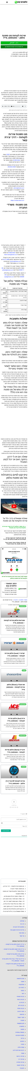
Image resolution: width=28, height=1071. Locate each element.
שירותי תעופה (20, 1065)
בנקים (22, 990)
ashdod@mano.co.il (7, 270)
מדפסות (22, 1014)
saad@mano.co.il (9, 277)
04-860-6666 (16, 160)
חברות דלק (21, 1005)
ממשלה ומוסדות (19, 1032)
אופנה (22, 981)
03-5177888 (6, 259)
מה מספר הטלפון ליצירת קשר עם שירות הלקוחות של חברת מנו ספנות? (14, 527)
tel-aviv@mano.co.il (15, 261)
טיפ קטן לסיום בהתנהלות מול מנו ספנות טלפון (13, 909)
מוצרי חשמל (21, 1017)
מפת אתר (21, 933)
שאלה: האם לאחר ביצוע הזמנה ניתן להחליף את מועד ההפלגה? (12, 899)
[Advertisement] (14, 19)
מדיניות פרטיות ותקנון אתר (17, 930)
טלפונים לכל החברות (18, 927)
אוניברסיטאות (20, 978)
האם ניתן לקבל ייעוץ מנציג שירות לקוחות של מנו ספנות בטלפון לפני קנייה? (14, 538)
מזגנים (22, 1020)
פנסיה (22, 1044)
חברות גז (21, 1002)
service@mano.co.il (18, 188)
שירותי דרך (21, 1059)
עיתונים (22, 1041)
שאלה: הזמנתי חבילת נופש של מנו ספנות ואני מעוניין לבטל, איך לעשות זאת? (12, 896)
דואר (23, 993)
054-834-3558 (11, 167)
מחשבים (22, 1026)
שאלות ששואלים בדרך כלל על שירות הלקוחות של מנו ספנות (13, 911)
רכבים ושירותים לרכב (18, 1050)
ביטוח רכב (21, 987)
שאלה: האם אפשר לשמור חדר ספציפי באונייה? (12, 901)
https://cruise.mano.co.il (17, 200)
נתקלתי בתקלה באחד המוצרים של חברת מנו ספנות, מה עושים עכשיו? (15, 543)
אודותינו (22, 921)
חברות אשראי (20, 996)
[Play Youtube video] (14, 506)
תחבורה (15, 600)
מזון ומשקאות (20, 1023)
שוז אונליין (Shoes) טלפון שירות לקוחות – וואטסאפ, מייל (15, 687)
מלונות (22, 1029)
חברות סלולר (20, 1008)
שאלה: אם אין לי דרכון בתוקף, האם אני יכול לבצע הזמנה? (12, 906)
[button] (7, 2)
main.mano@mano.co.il (10, 254)
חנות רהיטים (21, 1011)
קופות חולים (21, 1047)
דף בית (22, 924)
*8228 (8, 154)
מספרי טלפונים (23, 600)
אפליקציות (21, 984)
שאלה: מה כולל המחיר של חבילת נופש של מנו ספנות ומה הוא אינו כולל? (12, 904)
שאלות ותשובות (20, 894)
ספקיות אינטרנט (20, 1035)
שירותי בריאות (20, 1056)
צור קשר (22, 936)
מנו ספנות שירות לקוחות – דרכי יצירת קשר (13, 886)
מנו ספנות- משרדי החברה (17, 888)
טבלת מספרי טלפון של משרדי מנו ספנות (13, 891)
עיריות (22, 1038)
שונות (22, 1053)
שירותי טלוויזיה (20, 1062)
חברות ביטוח (20, 999)
